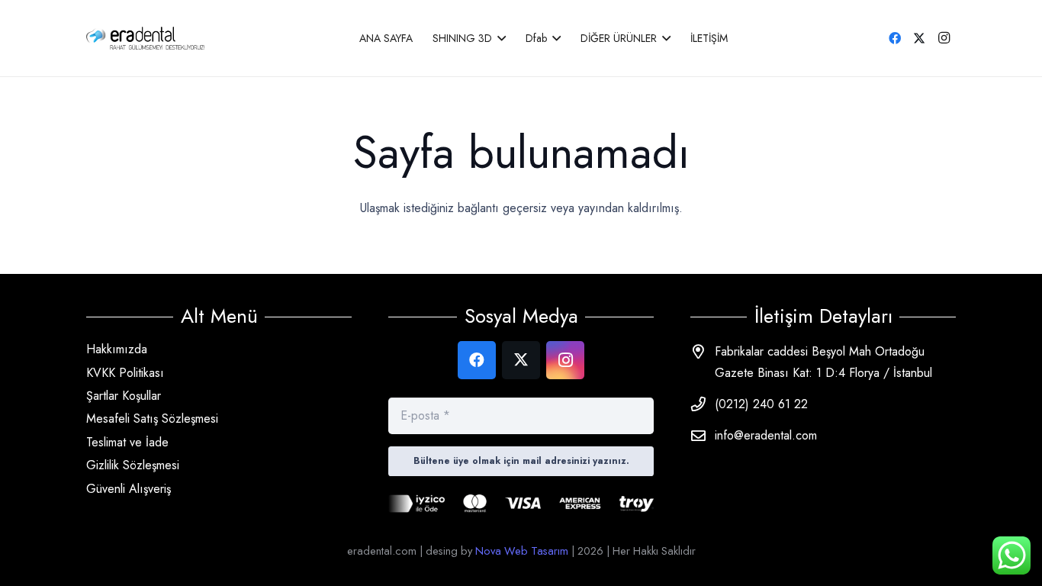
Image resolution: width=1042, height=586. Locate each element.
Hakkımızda (116, 349)
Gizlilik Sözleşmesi (132, 465)
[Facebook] (895, 38)
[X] (919, 38)
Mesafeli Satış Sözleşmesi (152, 418)
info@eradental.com (766, 435)
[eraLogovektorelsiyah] (145, 38)
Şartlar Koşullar (123, 395)
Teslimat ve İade (127, 442)
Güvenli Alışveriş (128, 488)
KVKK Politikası (125, 373)
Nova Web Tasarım (521, 551)
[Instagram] (943, 38)
